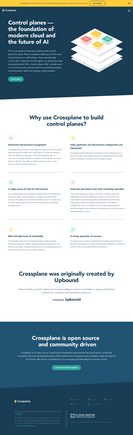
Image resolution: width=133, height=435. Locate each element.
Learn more (15, 79)
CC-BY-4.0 (18, 414)
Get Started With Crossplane (66, 368)
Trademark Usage (24, 426)
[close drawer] (129, 11)
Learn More (97, 3)
